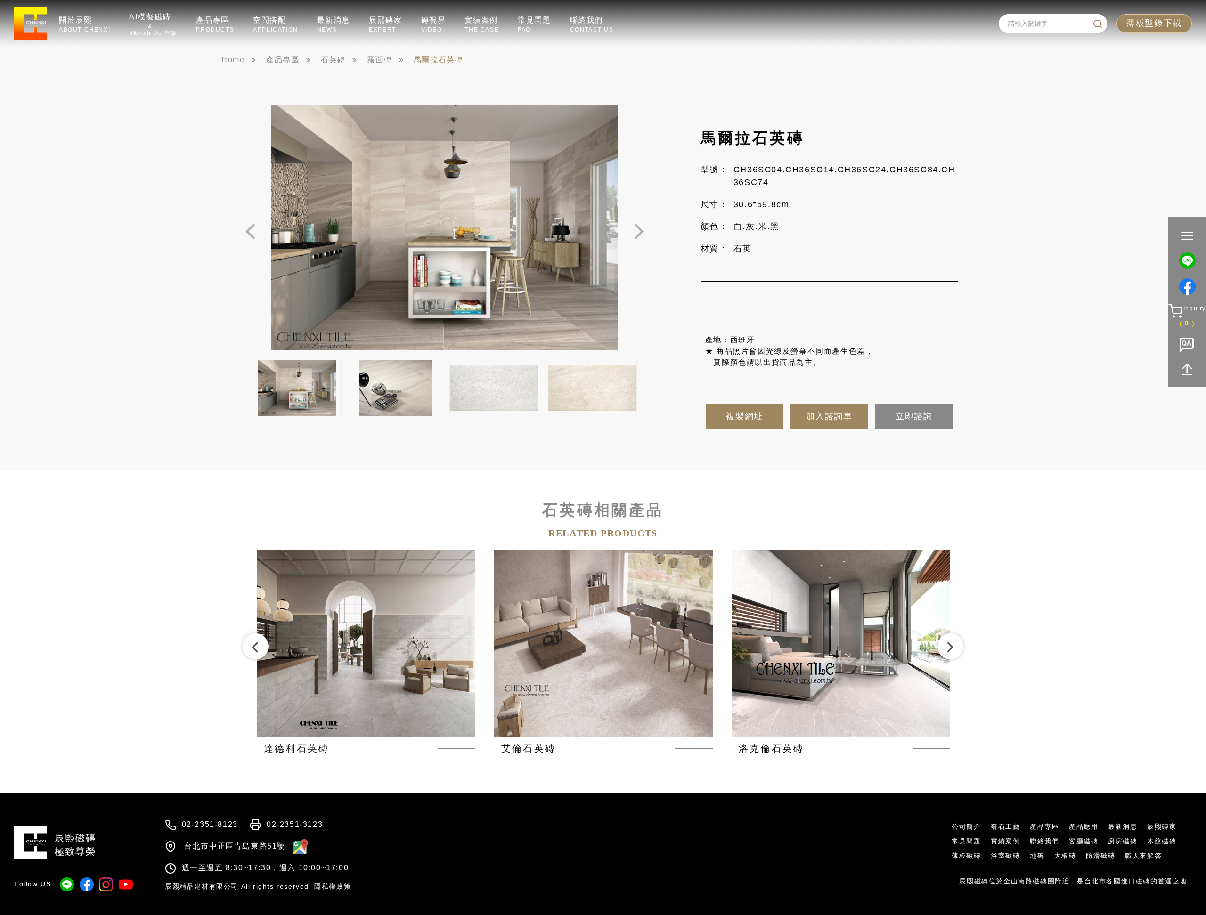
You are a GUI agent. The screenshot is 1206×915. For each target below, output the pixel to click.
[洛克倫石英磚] (841, 652)
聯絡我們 (592, 24)
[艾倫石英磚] (603, 652)
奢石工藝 (1005, 826)
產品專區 (215, 24)
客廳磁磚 (1083, 841)
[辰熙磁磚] (238, 59)
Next (639, 230)
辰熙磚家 (385, 24)
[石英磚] (339, 59)
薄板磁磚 (966, 855)
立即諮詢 (914, 416)
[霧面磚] (385, 59)
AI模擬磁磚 (153, 24)
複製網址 (744, 416)
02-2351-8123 (210, 824)
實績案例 (481, 24)
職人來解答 (1143, 855)
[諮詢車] (1187, 316)
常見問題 (534, 24)
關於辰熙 (84, 24)
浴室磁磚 (1005, 855)
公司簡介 (966, 826)
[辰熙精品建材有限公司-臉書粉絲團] (1187, 286)
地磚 (1037, 855)
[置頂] (1187, 369)
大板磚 (1065, 855)
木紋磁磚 (1161, 841)
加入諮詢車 (829, 416)
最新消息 (333, 24)
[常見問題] (1187, 346)
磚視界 (433, 24)
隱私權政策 (332, 886)
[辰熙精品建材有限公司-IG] (106, 884)
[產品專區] (288, 59)
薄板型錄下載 (1154, 23)
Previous (250, 230)
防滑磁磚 (1100, 855)
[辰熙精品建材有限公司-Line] (1187, 260)
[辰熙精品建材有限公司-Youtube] (126, 884)
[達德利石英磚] (366, 652)
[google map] (298, 846)
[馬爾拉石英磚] (444, 59)
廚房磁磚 (1122, 841)
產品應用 (1083, 826)
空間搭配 (275, 24)
